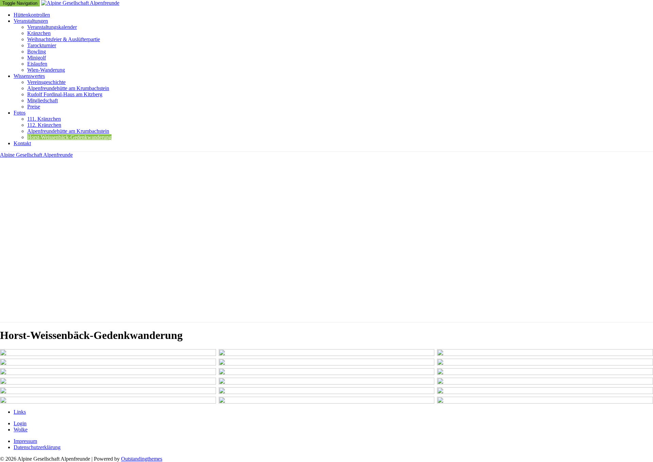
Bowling (36, 51)
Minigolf (36, 58)
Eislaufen (37, 64)
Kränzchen (39, 33)
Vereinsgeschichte (46, 82)
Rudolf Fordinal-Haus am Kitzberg (64, 94)
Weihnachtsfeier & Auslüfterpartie (63, 39)
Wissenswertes (29, 76)
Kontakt (22, 143)
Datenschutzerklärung (37, 447)
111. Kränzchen (44, 119)
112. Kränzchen (44, 125)
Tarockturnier (41, 45)
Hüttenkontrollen (32, 15)
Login (20, 423)
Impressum (25, 441)
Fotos (20, 113)
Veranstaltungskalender (52, 27)
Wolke (21, 429)
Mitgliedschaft (42, 100)
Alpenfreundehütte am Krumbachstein (68, 88)
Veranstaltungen (31, 21)
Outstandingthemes (141, 459)
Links (20, 412)
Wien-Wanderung (46, 70)
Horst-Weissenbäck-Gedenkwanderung (69, 137)
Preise (33, 106)
